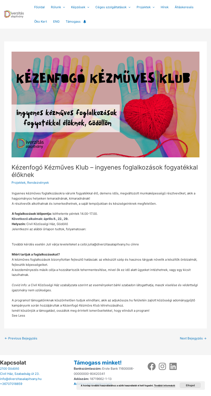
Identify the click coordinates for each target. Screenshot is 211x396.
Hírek (165, 7)
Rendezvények (38, 183)
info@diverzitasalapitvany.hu (21, 379)
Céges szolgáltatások (111, 7)
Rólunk (56, 7)
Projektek (144, 7)
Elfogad (190, 385)
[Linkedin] (173, 366)
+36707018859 (11, 384)
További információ (164, 385)
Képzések (78, 7)
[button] (63, 7)
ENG (56, 21)
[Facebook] (152, 366)
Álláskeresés (184, 7)
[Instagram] (162, 366)
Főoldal (39, 7)
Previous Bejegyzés (21, 338)
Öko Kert (40, 21)
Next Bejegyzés (193, 338)
